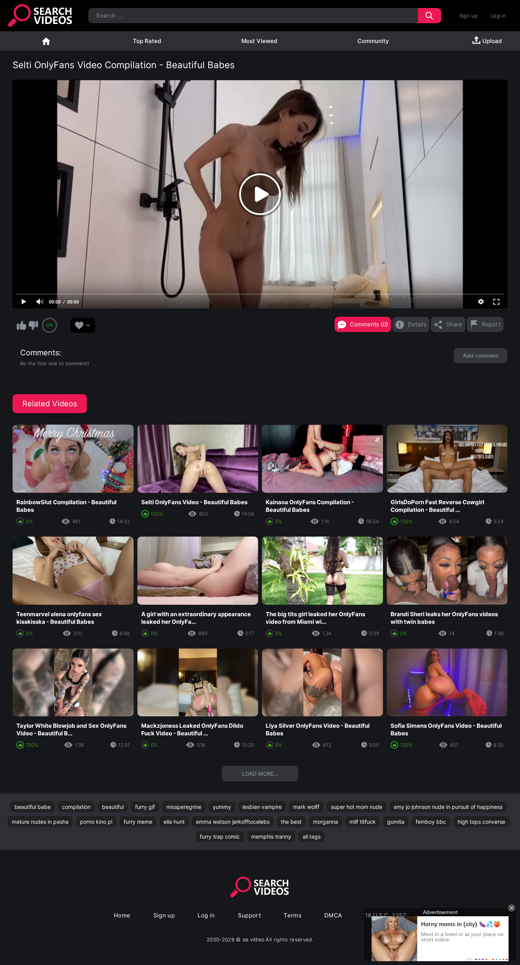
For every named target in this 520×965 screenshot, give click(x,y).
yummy (222, 807)
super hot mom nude (356, 807)
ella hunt (174, 821)
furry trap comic (220, 836)
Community (373, 41)
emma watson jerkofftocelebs (233, 821)
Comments (39, 352)
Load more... (260, 773)
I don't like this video (33, 325)
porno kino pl (96, 821)
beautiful (113, 807)
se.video (253, 939)
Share (454, 324)
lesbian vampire (262, 807)
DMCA (333, 915)
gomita (395, 821)
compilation (76, 807)
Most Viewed (259, 41)
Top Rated (147, 41)
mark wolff (306, 807)
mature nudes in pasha (40, 821)
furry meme (138, 821)
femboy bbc (431, 821)
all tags (312, 836)
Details (417, 324)
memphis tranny (271, 836)
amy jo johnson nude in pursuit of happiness (448, 807)
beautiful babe (32, 807)
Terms (292, 915)
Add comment (480, 355)
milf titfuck (362, 821)
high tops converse (481, 821)
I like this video (21, 325)
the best (291, 821)
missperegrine (183, 807)
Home (46, 41)
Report (491, 324)
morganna (325, 821)
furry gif (145, 807)
